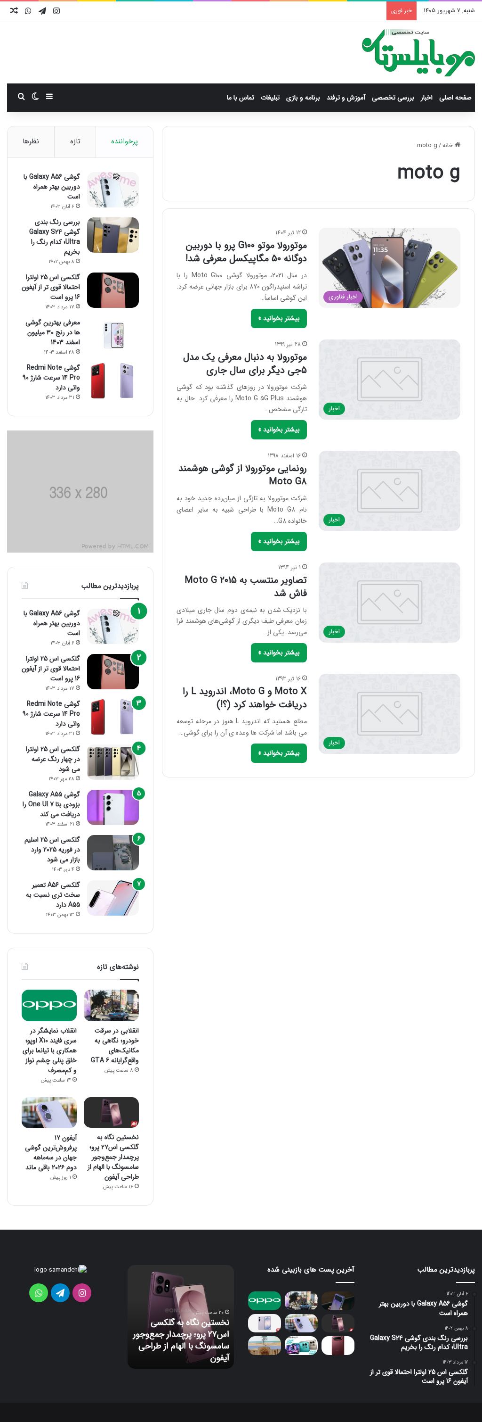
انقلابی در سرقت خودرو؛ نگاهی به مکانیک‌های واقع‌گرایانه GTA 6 (115, 1045)
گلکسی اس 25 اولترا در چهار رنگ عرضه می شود (53, 759)
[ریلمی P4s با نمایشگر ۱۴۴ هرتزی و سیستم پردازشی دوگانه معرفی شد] (301, 1345)
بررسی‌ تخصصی (393, 97)
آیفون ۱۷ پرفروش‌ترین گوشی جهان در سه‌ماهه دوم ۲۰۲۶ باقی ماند (51, 1153)
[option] (181, 1317)
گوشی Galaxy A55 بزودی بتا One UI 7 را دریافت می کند (51, 804)
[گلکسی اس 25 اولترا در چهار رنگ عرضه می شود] (113, 762)
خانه (448, 145)
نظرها (31, 141)
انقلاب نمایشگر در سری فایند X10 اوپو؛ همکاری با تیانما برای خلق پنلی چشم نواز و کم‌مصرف (50, 1050)
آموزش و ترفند (346, 97)
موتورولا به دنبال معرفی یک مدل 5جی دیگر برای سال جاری (245, 364)
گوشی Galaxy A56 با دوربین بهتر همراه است (52, 187)
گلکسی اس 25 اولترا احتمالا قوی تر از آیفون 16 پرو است (51, 287)
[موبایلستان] (418, 52)
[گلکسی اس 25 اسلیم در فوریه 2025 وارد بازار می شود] (113, 852)
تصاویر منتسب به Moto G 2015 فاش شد (246, 587)
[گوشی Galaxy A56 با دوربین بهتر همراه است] (113, 189)
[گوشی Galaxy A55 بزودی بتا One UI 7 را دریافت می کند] (113, 807)
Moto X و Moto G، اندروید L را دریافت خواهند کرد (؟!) (245, 698)
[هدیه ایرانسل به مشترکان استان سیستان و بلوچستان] (264, 1345)
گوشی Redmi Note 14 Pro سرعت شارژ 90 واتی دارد (51, 378)
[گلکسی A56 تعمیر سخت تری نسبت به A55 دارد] (113, 898)
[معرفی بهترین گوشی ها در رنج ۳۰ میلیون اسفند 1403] (113, 335)
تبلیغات (270, 97)
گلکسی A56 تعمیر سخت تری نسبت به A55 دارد (53, 895)
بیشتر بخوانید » (279, 318)
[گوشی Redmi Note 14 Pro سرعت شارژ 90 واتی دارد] (113, 380)
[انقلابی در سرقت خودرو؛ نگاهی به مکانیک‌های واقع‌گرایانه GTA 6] (111, 1005)
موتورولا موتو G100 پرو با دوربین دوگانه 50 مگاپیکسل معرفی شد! (246, 252)
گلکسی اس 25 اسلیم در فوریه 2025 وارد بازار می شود (52, 850)
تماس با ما (240, 97)
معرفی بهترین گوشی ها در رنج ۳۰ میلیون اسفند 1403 (52, 332)
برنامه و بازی (303, 97)
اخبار (427, 97)
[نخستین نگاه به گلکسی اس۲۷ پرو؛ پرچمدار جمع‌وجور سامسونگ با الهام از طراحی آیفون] (111, 1112)
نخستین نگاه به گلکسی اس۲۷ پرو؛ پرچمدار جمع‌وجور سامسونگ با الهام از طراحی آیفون (113, 1157)
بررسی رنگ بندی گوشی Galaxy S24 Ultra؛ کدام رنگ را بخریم (54, 237)
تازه (75, 141)
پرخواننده (124, 141)
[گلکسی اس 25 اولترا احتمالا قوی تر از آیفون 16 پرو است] (113, 290)
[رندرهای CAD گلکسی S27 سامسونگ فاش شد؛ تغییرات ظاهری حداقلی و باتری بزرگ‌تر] (264, 1323)
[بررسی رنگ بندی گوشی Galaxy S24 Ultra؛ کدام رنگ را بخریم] (113, 235)
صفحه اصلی (455, 97)
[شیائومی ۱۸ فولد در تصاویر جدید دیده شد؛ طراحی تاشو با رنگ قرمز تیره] (337, 1345)
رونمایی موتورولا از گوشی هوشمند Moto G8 (242, 475)
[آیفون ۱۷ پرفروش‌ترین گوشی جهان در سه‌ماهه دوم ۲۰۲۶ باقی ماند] (49, 1112)
